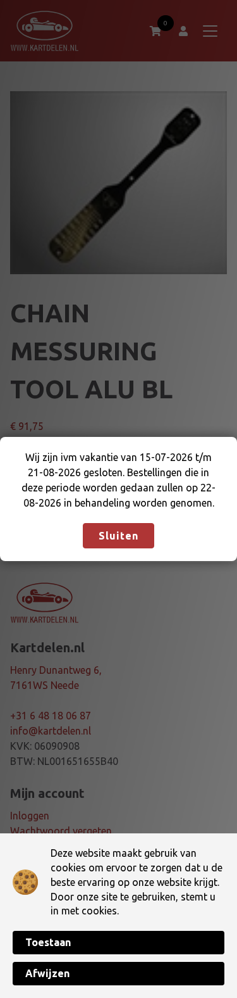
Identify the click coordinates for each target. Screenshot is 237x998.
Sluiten (118, 535)
